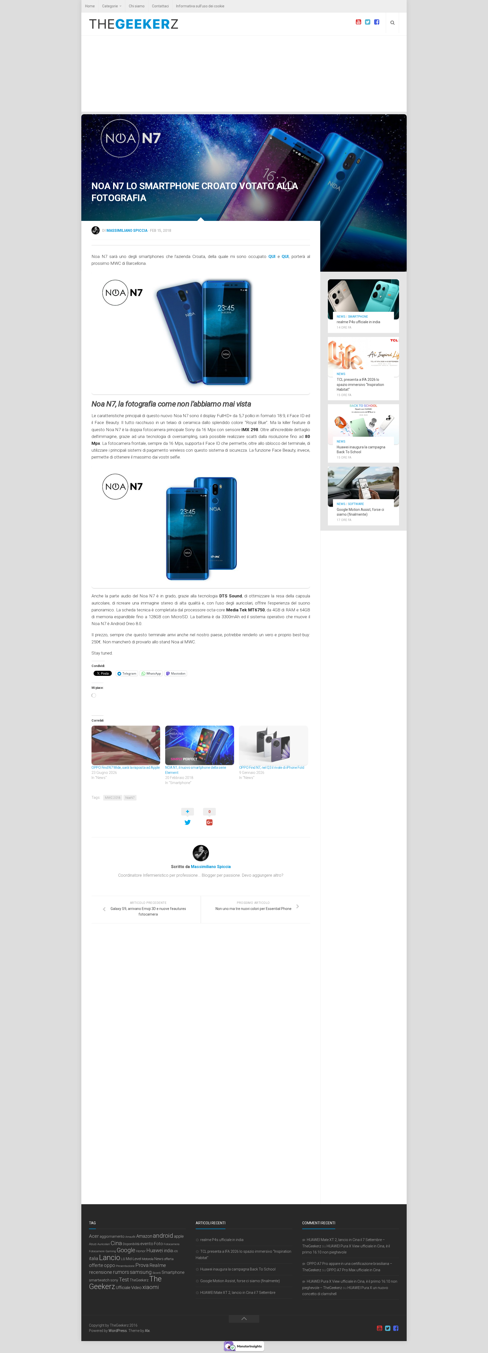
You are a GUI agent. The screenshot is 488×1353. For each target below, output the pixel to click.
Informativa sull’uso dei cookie (200, 6)
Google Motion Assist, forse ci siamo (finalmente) (240, 1281)
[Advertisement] (244, 73)
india (168, 1250)
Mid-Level (133, 1259)
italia (93, 1258)
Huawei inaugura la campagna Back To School (238, 1269)
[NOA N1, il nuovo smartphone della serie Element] (199, 745)
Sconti (156, 1273)
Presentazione (125, 1266)
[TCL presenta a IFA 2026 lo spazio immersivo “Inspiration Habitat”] (363, 357)
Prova (142, 1265)
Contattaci (160, 6)
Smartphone (358, 316)
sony (114, 1280)
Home (90, 6)
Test (124, 1280)
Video (136, 1287)
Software (356, 504)
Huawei (154, 1250)
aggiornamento (112, 1236)
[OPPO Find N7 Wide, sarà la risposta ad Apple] (126, 745)
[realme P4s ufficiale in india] (363, 299)
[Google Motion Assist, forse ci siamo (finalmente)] (363, 487)
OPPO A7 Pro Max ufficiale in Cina (353, 1270)
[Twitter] (367, 22)
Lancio (109, 1257)
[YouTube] (358, 22)
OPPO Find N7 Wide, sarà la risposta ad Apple (126, 767)
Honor (141, 1251)
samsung (141, 1272)
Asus (93, 1244)
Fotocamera (171, 1244)
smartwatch (99, 1280)
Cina (116, 1243)
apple (179, 1236)
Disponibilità (131, 1244)
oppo (109, 1265)
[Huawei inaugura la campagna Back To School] (363, 424)
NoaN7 (130, 798)
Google (126, 1250)
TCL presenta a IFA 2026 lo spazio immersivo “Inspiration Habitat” (360, 385)
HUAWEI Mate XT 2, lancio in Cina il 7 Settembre (237, 1293)
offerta (169, 1259)
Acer (94, 1236)
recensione (100, 1272)
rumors (121, 1272)
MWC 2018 (112, 798)
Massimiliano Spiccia (126, 231)
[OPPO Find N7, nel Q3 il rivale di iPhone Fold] (273, 745)
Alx (147, 1331)
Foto (158, 1243)
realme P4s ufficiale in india (358, 322)
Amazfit (130, 1236)
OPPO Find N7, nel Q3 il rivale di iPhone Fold (271, 767)
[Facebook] (377, 22)
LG (123, 1259)
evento (146, 1243)
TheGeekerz (139, 1280)
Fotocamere (97, 1251)
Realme (157, 1265)
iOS (176, 1251)
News (341, 316)
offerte (96, 1265)
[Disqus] (201, 997)
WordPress (118, 1331)
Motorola (148, 1259)
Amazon (144, 1236)
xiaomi (150, 1287)
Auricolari (103, 1244)
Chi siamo (137, 6)
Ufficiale (123, 1287)
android (163, 1235)
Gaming (110, 1251)
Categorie (110, 6)
